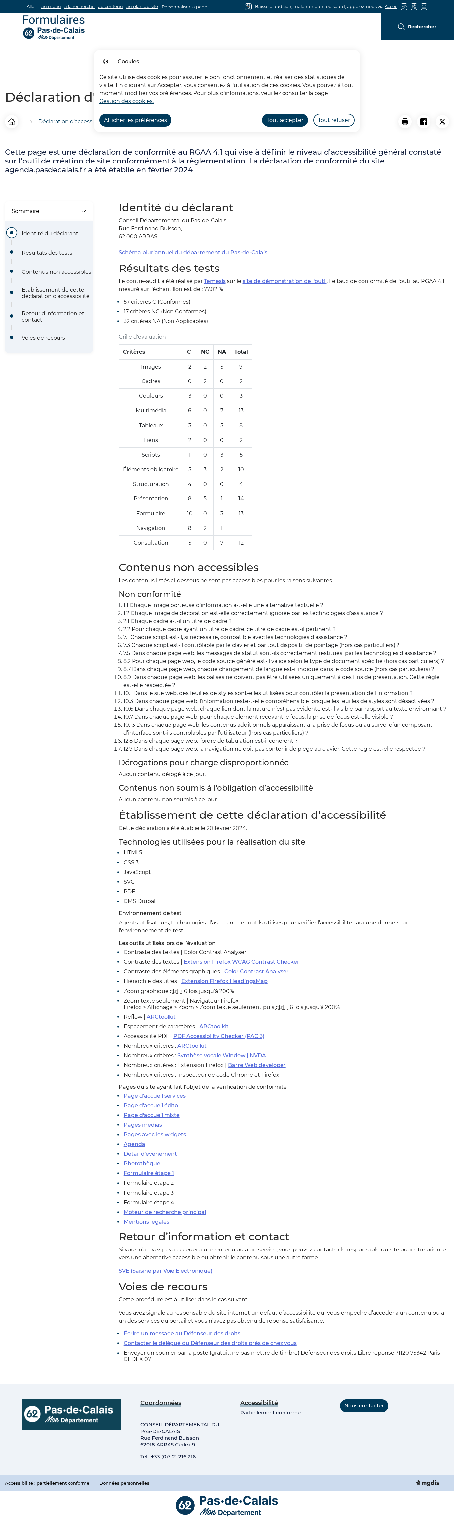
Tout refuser (334, 120)
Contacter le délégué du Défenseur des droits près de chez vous (210, 1343)
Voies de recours (43, 338)
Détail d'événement (150, 1154)
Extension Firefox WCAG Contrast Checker (241, 962)
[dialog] (227, 91)
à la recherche (79, 6)
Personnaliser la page (184, 6)
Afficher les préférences (135, 120)
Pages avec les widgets (155, 1134)
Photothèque (142, 1163)
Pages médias (143, 1125)
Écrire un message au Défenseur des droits (182, 1333)
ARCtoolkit (161, 1017)
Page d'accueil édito (151, 1105)
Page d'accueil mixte (152, 1115)
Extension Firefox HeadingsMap (224, 981)
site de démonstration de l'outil (285, 281)
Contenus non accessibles (56, 272)
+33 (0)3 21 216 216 (173, 1456)
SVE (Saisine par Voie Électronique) (165, 1271)
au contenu (110, 6)
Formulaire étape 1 (149, 1173)
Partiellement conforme (270, 1412)
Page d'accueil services (155, 1096)
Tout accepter (285, 120)
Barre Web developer (257, 1065)
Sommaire (25, 211)
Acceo (391, 6)
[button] (405, 121)
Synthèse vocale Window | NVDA (221, 1055)
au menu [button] (51, 6)
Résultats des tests (47, 253)
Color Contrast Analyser (256, 971)
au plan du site (142, 6)
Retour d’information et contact (53, 316)
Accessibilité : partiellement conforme (47, 1483)
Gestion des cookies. (126, 101)
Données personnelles (124, 1483)
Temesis (215, 281)
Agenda (134, 1144)
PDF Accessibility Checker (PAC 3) (218, 1036)
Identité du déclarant (50, 233)
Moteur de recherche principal (165, 1212)
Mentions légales (146, 1222)
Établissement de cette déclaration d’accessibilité (56, 293)
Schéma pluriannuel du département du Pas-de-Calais (193, 252)
